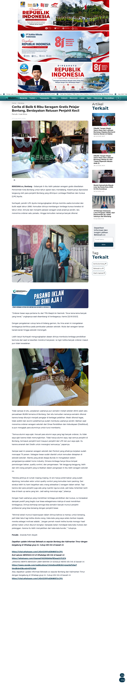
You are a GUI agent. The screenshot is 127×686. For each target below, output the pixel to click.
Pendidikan (109, 98)
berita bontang (99, 264)
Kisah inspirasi (98, 273)
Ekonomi (73, 98)
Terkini (32, 98)
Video (54, 98)
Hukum (64, 98)
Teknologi (97, 98)
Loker (82, 98)
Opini (89, 98)
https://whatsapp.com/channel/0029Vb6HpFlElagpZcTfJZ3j (39, 558)
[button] (72, 678)
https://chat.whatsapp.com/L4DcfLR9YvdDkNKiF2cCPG (37, 551)
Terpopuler (44, 98)
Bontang (21, 103)
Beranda (23, 98)
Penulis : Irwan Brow (19, 114)
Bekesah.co (97, 268)
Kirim (103, 244)
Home (14, 103)
